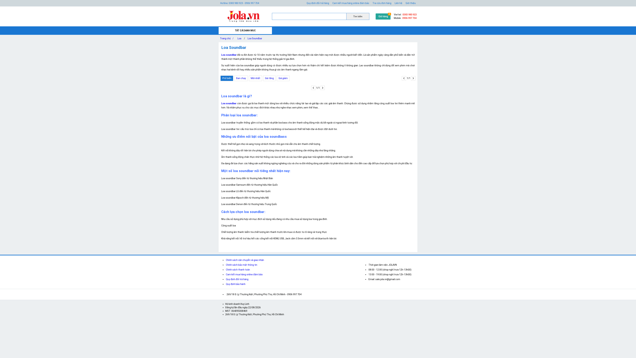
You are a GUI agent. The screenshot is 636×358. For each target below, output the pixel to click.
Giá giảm (283, 78)
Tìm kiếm (357, 16)
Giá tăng (269, 78)
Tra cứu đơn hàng (381, 3)
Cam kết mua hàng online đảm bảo (350, 3)
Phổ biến (226, 78)
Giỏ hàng (383, 16)
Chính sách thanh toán (238, 269)
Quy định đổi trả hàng (318, 3)
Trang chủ (227, 38)
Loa (239, 38)
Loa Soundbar (255, 38)
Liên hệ (398, 3)
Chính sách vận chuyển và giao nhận (245, 260)
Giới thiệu (411, 3)
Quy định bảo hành (235, 284)
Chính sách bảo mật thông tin (241, 265)
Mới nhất (255, 78)
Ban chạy (241, 78)
